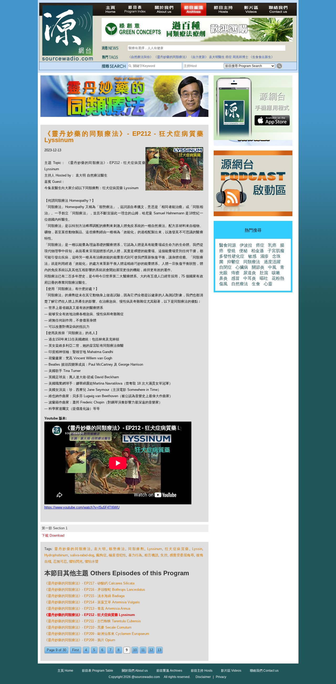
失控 (163, 555)
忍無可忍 (60, 561)
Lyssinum (154, 549)
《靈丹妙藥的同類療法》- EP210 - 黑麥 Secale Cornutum (88, 627)
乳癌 (272, 245)
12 (151, 650)
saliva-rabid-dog (82, 555)
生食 (256, 284)
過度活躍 (272, 262)
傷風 (223, 284)
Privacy (221, 677)
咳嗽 (276, 273)
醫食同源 (227, 245)
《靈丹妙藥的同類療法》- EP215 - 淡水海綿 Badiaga (84, 596)
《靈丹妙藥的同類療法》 (171, 57)
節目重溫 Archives (169, 670)
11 (143, 650)
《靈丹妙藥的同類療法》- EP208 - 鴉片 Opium (79, 640)
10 (135, 650)
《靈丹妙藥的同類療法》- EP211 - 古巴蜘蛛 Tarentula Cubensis (92, 621)
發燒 (231, 250)
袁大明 (100, 549)
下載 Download (53, 535)
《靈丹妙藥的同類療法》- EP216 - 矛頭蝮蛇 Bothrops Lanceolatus (94, 590)
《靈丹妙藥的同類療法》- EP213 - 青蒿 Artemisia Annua (87, 608)
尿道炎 (249, 273)
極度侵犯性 (117, 555)
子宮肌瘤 (275, 250)
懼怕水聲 (91, 561)
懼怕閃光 (76, 561)
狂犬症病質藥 (177, 549)
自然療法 (239, 284)
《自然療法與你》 (140, 57)
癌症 (228, 57)
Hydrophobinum (56, 555)
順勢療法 (117, 549)
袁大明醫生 (217, 57)
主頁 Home (65, 670)
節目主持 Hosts (201, 670)
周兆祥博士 (240, 57)
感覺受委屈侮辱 (182, 555)
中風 (272, 267)
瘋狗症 (101, 555)
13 (159, 650)
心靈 (268, 284)
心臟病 (241, 267)
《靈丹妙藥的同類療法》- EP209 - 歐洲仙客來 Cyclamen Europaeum (96, 634)
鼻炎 (223, 278)
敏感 (252, 256)
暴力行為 (135, 555)
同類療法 (251, 262)
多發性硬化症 (231, 256)
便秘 (243, 250)
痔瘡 (235, 273)
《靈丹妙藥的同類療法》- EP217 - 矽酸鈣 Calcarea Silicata (89, 583)
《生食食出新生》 (261, 57)
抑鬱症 (233, 262)
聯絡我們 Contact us (264, 670)
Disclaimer (203, 677)
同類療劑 (136, 549)
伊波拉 (246, 245)
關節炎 (258, 267)
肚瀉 (264, 273)
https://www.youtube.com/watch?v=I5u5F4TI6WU (81, 507)
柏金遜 (257, 250)
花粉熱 (278, 278)
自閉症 (225, 267)
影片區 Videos (231, 670)
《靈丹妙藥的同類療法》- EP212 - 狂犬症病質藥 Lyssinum (89, 615)
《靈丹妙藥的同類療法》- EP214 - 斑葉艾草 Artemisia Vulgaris (92, 602)
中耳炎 (249, 278)
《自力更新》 (198, 57)
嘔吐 (264, 278)
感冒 (235, 278)
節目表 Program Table (97, 670)
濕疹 (264, 256)
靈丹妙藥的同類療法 (72, 549)
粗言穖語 (151, 555)
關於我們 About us (135, 670)
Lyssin (197, 549)
